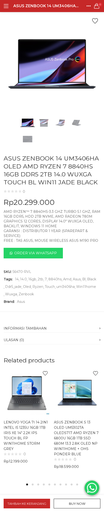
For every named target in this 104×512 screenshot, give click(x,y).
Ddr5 (9, 286)
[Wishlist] (95, 21)
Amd (67, 279)
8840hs (55, 279)
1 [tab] (27, 484)
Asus (77, 279)
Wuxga (11, 294)
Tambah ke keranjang (26, 503)
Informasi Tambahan (25, 328)
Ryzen (37, 286)
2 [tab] (33, 484)
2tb (40, 279)
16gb (32, 279)
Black (91, 279)
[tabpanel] (27, 422)
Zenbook (26, 294)
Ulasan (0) (14, 340)
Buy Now (77, 503)
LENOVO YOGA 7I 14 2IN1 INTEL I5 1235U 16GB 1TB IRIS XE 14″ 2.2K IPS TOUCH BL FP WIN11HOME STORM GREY (26, 435)
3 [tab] (38, 484)
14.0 (23, 279)
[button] (96, 6)
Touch (50, 286)
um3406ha (65, 286)
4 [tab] (44, 484)
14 (17, 279)
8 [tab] (66, 484)
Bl (84, 279)
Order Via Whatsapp (35, 253)
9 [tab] (72, 484)
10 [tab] (77, 484)
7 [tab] (60, 484)
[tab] (52, 327)
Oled (27, 286)
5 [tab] (49, 484)
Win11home (86, 286)
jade (18, 286)
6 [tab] (55, 484)
